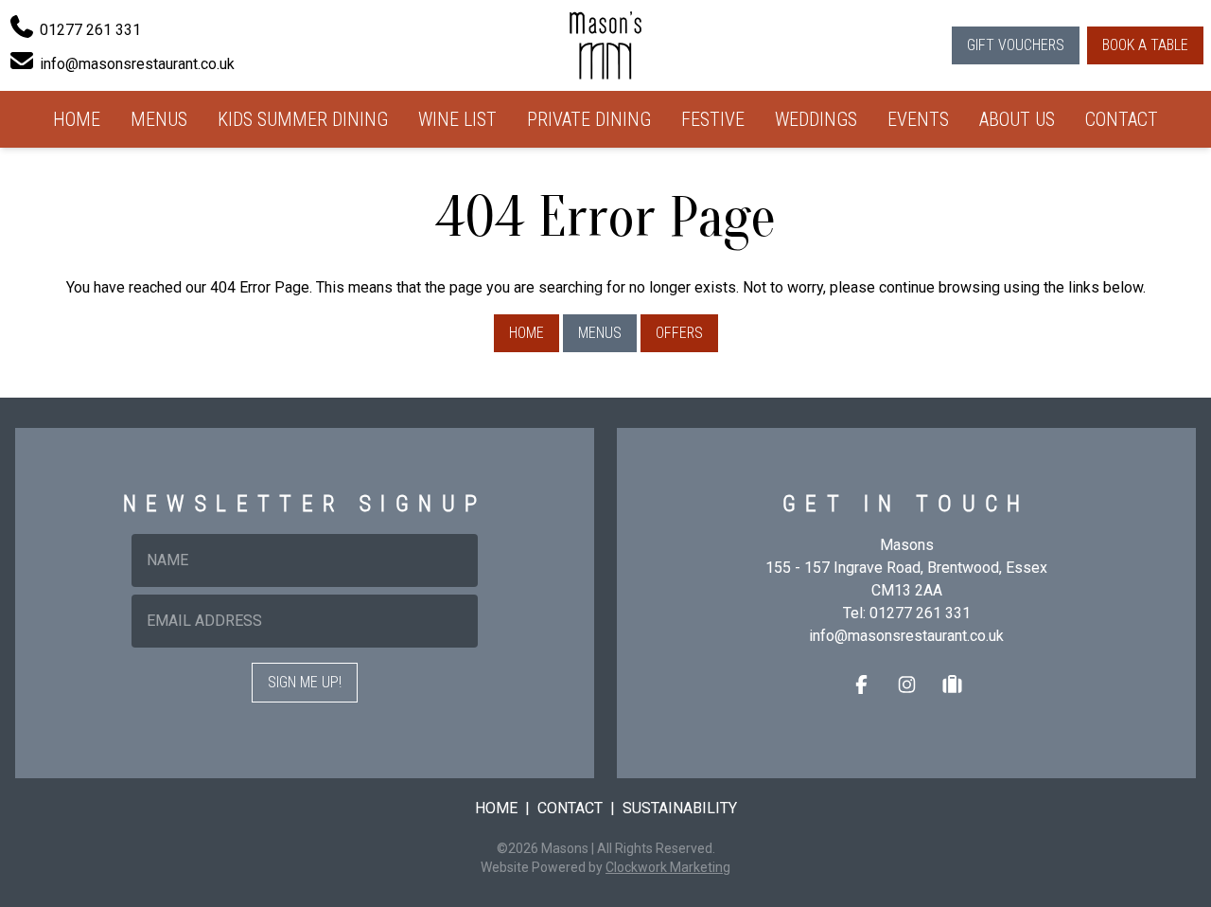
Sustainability (680, 808)
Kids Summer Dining (303, 119)
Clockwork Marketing (668, 867)
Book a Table (1145, 45)
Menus (159, 119)
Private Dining (589, 119)
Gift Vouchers (1015, 45)
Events (918, 119)
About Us (1017, 119)
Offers (679, 333)
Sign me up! (305, 682)
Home (76, 119)
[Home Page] (605, 45)
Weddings (816, 119)
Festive (713, 119)
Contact (1121, 119)
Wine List (457, 119)
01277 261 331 (920, 613)
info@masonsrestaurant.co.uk (906, 636)
